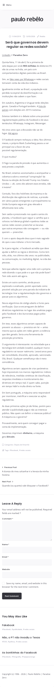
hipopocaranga (29, 657)
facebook (14, 450)
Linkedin (6, 55)
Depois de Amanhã (21, 445)
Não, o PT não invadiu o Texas (21, 637)
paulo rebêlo (27, 19)
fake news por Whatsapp (22, 79)
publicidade (17, 629)
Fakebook (8, 625)
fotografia (17, 657)
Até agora (12, 133)
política (12, 641)
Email (5, 557)
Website (6, 569)
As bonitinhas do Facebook (19, 652)
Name (5, 544)
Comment (7, 518)
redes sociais (25, 450)
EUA (5, 641)
